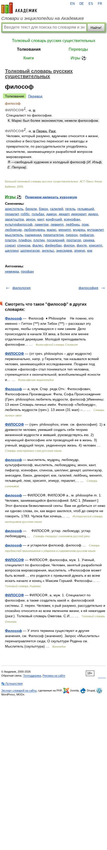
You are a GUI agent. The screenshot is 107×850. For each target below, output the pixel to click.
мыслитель (14, 235)
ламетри (42, 224)
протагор (73, 240)
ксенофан (72, 219)
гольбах (38, 214)
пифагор (87, 235)
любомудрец (34, 230)
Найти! (96, 28)
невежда (12, 271)
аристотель (14, 209)
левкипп (57, 224)
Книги (28, 58)
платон (10, 240)
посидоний (55, 240)
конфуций (54, 219)
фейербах (53, 245)
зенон (30, 219)
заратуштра (14, 219)
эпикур (79, 250)
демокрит (78, 214)
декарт (64, 214)
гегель (70, 209)
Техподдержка (32, 675)
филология (21, 288)
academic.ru (19, 7)
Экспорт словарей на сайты (19, 690)
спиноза (23, 245)
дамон (51, 214)
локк (85, 224)
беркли (31, 209)
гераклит (12, 214)
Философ (13, 318)
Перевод (35, 96)
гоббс (25, 214)
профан (27, 271)
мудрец (79, 230)
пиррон (72, 235)
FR (100, 3)
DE (81, 3)
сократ (10, 245)
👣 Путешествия (12, 683)
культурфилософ (19, 224)
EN (72, 3)
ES (91, 3)
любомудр (13, 230)
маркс (51, 230)
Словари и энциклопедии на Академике (42, 18)
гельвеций (85, 209)
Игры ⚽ (78, 58)
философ (13, 460)
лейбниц (73, 224)
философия (88, 288)
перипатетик (53, 235)
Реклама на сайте (54, 675)
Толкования (29, 49)
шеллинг (11, 250)
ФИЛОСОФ (14, 354)
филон (69, 245)
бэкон (43, 209)
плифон (24, 240)
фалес (37, 245)
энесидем (64, 250)
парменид (33, 235)
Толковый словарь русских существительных (53, 41)
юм (89, 250)
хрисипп (95, 245)
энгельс (48, 250)
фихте (82, 245)
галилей (56, 209)
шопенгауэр (30, 250)
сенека (88, 240)
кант (40, 219)
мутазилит (95, 230)
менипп (64, 230)
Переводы (78, 49)
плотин (39, 240)
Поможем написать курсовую (51, 197)
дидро (93, 214)
